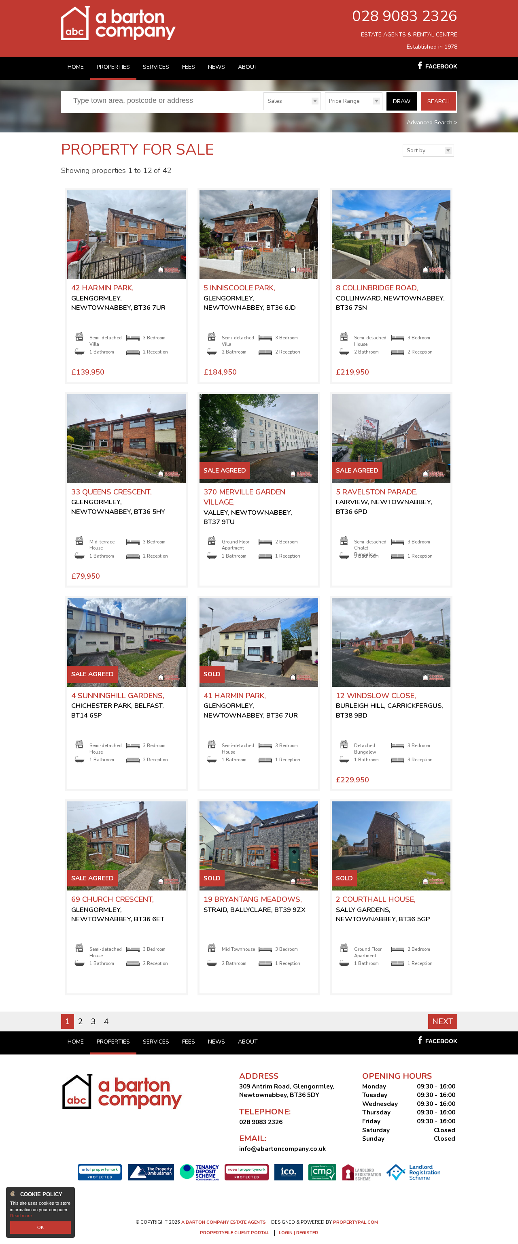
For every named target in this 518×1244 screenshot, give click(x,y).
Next (442, 1021)
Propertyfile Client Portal (234, 1233)
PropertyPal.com (355, 1222)
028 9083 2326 (404, 16)
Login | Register (298, 1233)
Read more (21, 1215)
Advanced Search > (432, 122)
